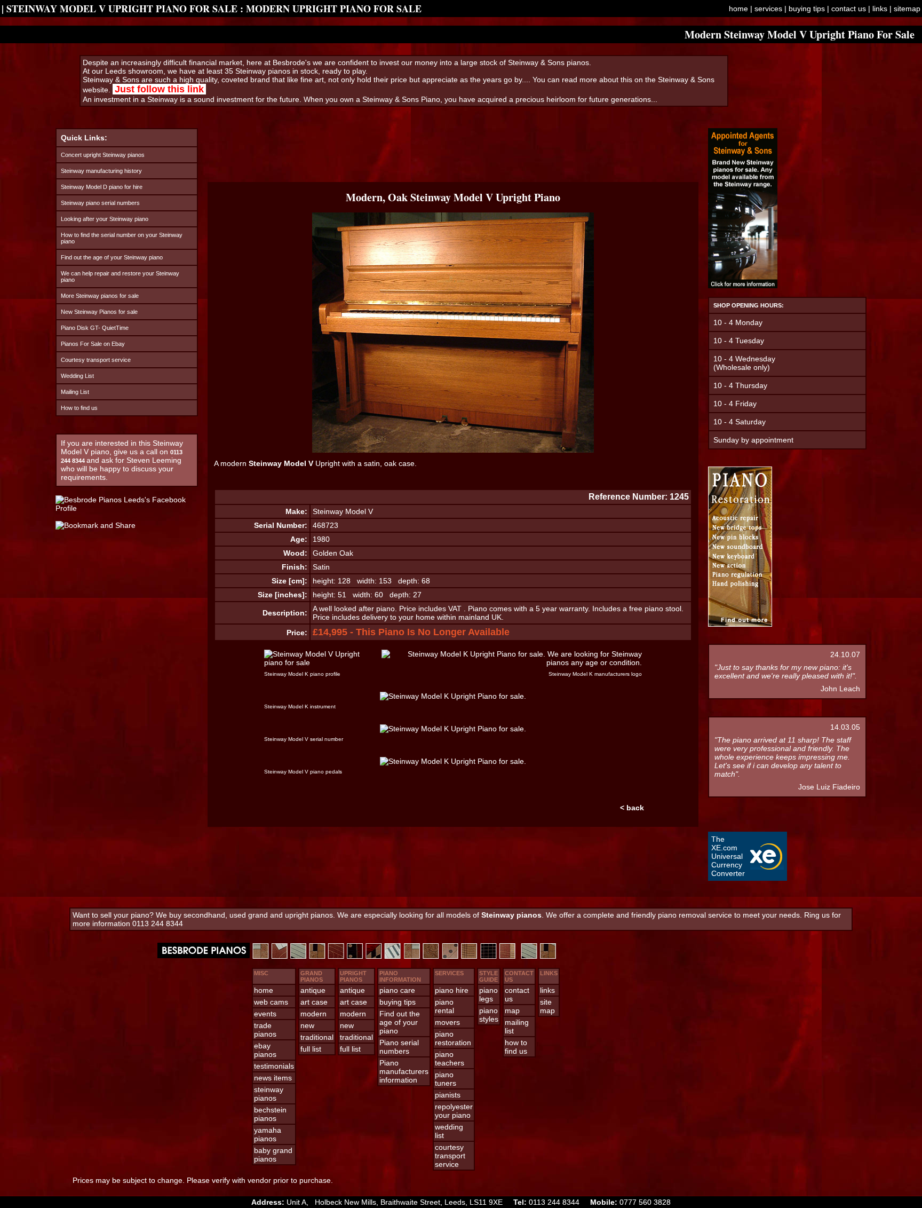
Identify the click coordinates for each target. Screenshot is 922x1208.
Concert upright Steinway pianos (103, 155)
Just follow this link (159, 89)
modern (313, 1013)
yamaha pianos (267, 1134)
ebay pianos (265, 1050)
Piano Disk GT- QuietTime (95, 328)
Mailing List (75, 392)
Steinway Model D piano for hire (101, 187)
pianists (447, 1095)
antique (312, 990)
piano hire (451, 990)
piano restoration (453, 1038)
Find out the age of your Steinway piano (112, 257)
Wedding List (77, 376)
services (768, 8)
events (265, 1013)
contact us (848, 8)
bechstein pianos (270, 1114)
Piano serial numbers (399, 1046)
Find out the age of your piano (399, 1022)
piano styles (488, 1014)
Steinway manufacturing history (101, 171)
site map (547, 1006)
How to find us (79, 408)
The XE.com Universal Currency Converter (728, 856)
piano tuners (445, 1078)
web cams (271, 1002)
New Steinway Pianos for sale (99, 312)
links (879, 8)
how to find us (516, 1046)
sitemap (907, 8)
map (512, 1010)
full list (310, 1049)
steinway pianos (268, 1093)
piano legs (488, 994)
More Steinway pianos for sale (100, 296)
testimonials (274, 1066)
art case (314, 1002)
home (738, 8)
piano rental (444, 1006)
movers (447, 1022)
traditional (316, 1037)
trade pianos (265, 1029)
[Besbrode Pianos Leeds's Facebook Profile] (126, 508)
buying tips (807, 8)
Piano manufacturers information (403, 1071)
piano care (397, 990)
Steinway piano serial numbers (100, 203)
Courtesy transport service (96, 360)
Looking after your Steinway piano (104, 219)
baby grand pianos (273, 1154)
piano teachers (449, 1058)
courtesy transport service (450, 1155)
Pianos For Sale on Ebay (93, 344)
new (307, 1025)
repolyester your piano (454, 1110)
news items (273, 1077)
